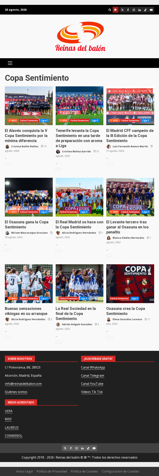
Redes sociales (115, 10)
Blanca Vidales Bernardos (128, 237)
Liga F (44, 120)
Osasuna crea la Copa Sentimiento (130, 283)
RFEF (8, 419)
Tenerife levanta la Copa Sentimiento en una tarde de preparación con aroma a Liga (80, 105)
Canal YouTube (92, 383)
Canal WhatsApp (93, 367)
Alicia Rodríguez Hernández (78, 232)
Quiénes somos (16, 392)
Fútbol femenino (29, 120)
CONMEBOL (13, 436)
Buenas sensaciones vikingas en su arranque (29, 283)
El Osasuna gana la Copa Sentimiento (29, 197)
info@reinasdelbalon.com (23, 383)
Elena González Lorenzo (127, 319)
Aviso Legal (24, 471)
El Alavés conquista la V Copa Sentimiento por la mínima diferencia (29, 105)
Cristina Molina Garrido (76, 151)
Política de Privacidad (52, 471)
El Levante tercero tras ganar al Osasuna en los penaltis (130, 197)
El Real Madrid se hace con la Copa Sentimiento (80, 197)
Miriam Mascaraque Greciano (29, 232)
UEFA (8, 411)
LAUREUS (12, 427)
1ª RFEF (13, 120)
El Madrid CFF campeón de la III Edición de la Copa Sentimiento (130, 105)
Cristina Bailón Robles (24, 146)
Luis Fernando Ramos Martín (130, 146)
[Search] (110, 10)
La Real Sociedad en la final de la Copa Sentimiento (80, 283)
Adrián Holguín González (76, 324)
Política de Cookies (84, 471)
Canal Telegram (92, 375)
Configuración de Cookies (120, 471)
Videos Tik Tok (92, 392)
